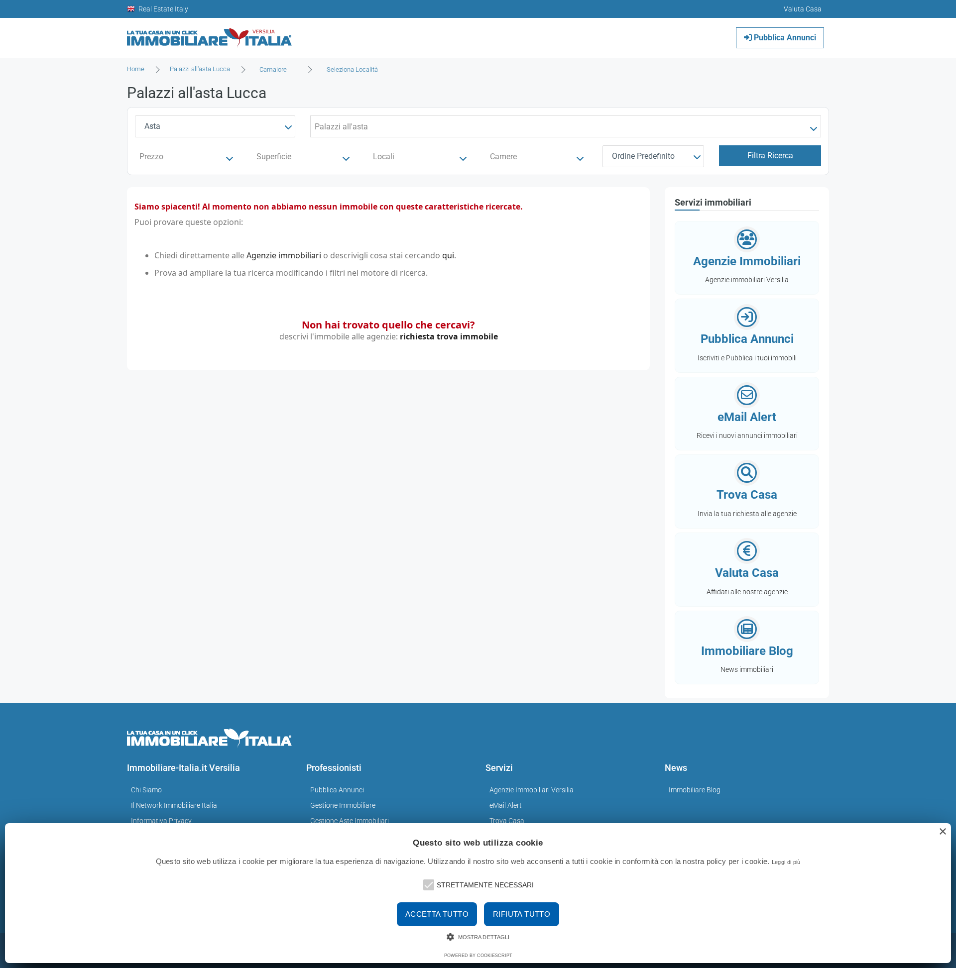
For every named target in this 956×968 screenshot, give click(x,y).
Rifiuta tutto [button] (521, 914)
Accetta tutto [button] (437, 914)
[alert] (478, 893)
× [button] (942, 832)
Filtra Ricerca (770, 155)
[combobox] (276, 70)
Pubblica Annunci (784, 37)
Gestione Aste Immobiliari (349, 821)
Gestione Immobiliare (342, 805)
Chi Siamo (146, 790)
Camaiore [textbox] (273, 69)
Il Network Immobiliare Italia (174, 805)
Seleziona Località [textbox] (352, 69)
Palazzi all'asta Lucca (200, 69)
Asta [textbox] (152, 126)
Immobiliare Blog (694, 790)
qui (448, 255)
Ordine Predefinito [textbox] (643, 156)
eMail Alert (505, 805)
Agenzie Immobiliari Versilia (531, 790)
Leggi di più (786, 862)
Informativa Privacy (161, 821)
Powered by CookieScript (478, 955)
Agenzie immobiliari (283, 255)
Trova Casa (506, 821)
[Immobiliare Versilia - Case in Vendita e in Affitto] (209, 34)
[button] (428, 884)
